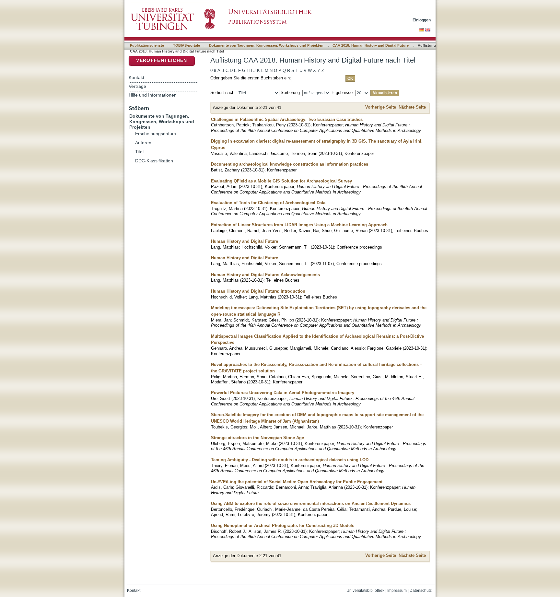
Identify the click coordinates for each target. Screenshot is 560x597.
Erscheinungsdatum (155, 133)
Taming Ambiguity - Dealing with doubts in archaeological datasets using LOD (289, 459)
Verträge (137, 86)
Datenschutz (421, 590)
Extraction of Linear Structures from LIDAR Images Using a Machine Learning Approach (299, 224)
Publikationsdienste (147, 45)
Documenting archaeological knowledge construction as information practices (289, 164)
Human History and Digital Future (244, 241)
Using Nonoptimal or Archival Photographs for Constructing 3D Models (282, 525)
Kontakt (136, 77)
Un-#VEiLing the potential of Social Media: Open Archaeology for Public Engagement (296, 481)
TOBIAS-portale (186, 45)
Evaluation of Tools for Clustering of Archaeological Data (268, 202)
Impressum (397, 590)
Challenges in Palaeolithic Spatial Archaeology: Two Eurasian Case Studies (287, 119)
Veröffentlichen (161, 60)
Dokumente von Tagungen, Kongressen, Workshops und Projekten (266, 45)
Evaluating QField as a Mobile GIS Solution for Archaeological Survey (281, 181)
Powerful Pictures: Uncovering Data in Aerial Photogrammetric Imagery (282, 392)
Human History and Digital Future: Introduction (258, 291)
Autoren (143, 142)
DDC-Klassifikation (154, 160)
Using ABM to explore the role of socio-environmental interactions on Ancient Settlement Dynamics (311, 503)
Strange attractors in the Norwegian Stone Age (257, 437)
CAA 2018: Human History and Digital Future (370, 45)
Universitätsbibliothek (365, 590)
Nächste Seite (412, 107)
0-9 (213, 70)
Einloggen (422, 20)
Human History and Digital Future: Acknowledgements (265, 274)
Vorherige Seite (380, 107)
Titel (139, 151)
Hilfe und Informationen (153, 95)
